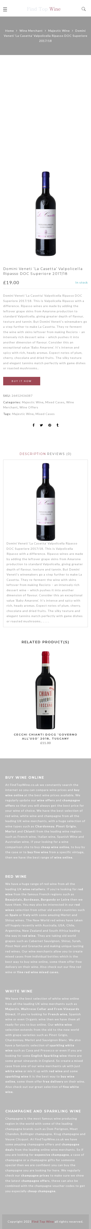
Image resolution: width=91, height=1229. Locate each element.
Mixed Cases (55, 402)
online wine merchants (58, 1149)
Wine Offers (28, 407)
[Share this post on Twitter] (41, 425)
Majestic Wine (59, 30)
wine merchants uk (51, 1066)
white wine (28, 816)
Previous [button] (6, 696)
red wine (11, 816)
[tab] (32, 454)
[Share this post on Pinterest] (49, 425)
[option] (45, 213)
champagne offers (40, 1144)
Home (9, 30)
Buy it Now (22, 381)
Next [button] (83, 696)
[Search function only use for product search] (84, 9)
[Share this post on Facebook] (34, 425)
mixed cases (14, 956)
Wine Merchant (31, 30)
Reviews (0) (59, 454)
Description (32, 454)
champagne (52, 816)
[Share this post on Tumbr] (58, 425)
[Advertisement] (45, 113)
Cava (29, 1050)
